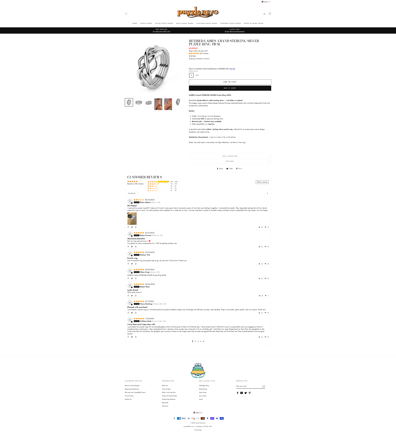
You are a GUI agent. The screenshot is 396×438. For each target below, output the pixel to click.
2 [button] (195, 341)
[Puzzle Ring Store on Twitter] (245, 393)
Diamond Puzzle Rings (230, 23)
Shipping (192, 59)
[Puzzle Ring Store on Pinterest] (249, 393)
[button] (194, 53)
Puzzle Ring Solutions (168, 399)
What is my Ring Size (169, 392)
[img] (139, 200)
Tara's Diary (203, 396)
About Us (165, 385)
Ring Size (193, 71)
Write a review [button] (262, 182)
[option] (161, 30)
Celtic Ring (202, 392)
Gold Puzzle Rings (184, 23)
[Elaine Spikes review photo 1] (132, 218)
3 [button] (198, 341)
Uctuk (201, 399)
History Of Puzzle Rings (169, 396)
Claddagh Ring (204, 385)
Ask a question (230, 156)
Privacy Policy (129, 396)
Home (134, 23)
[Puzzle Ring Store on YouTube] (241, 393)
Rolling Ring (203, 389)
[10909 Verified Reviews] (198, 379)
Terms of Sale (166, 389)
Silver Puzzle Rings (164, 23)
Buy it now (230, 88)
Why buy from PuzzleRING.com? (135, 392)
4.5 (197, 75)
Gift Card (165, 406)
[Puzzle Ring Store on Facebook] (237, 393)
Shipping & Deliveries (132, 389)
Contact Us (128, 399)
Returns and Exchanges (132, 385)
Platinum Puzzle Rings (207, 23)
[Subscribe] (263, 386)
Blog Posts (165, 403)
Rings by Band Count (254, 23)
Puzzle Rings (146, 23)
